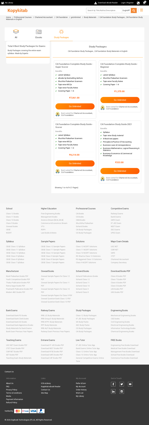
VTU (42, 226)
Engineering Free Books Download (124, 345)
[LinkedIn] (113, 392)
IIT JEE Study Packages (85, 319)
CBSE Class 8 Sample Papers (52, 259)
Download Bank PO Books (16, 316)
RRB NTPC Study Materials (51, 322)
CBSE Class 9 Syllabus (15, 256)
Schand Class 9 (82, 289)
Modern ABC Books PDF (15, 292)
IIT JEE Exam (116, 223)
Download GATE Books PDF (52, 355)
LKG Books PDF (117, 289)
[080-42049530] (138, 3)
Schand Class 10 (83, 286)
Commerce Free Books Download (124, 358)
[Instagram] (121, 392)
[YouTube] (130, 385)
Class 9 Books (12, 223)
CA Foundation (62, 17)
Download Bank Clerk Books (17, 319)
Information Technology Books (123, 328)
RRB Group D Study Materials (52, 319)
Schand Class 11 (83, 283)
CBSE (8, 230)
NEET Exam (115, 226)
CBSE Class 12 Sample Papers (53, 247)
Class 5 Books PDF (118, 286)
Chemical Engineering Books (122, 332)
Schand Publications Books (87, 276)
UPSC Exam (115, 233)
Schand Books (82, 226)
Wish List (79, 393)
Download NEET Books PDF (52, 348)
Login (123, 3)
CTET (113, 256)
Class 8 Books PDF (118, 276)
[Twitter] (121, 385)
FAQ (7, 387)
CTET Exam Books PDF (15, 348)
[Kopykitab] (17, 10)
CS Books (80, 217)
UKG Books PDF (117, 292)
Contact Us (9, 372)
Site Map (44, 393)
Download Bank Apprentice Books (19, 325)
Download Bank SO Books (16, 322)
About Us (9, 383)
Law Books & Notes (48, 233)
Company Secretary (119, 263)
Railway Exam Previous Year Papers (55, 332)
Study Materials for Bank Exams (19, 328)
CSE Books (115, 319)
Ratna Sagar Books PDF (15, 286)
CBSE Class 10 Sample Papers (53, 253)
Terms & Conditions (14, 393)
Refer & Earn (81, 383)
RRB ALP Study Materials (51, 328)
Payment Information (14, 399)
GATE (113, 253)
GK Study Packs (82, 322)
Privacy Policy (11, 390)
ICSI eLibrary (46, 383)
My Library (80, 396)
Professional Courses (23, 17)
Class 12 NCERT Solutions (86, 247)
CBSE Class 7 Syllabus (15, 263)
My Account (81, 387)
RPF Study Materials (49, 325)
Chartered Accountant (44, 17)
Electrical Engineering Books (122, 325)
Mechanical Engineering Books (123, 316)
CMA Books (80, 220)
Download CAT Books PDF (51, 358)
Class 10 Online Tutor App (86, 355)
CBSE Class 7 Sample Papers (52, 263)
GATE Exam (115, 220)
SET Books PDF (12, 355)
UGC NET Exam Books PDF (16, 345)
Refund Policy (11, 403)
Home (8, 17)
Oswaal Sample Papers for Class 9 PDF (56, 295)
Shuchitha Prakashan (84, 223)
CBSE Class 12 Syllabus (15, 247)
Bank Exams (116, 217)
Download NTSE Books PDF (52, 352)
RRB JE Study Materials (50, 316)
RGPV (43, 230)
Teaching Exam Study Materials (18, 358)
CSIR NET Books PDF (14, 352)
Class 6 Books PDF (118, 283)
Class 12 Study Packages (86, 316)
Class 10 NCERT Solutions (86, 253)
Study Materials (90, 17)
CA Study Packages (84, 230)
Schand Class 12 (83, 279)
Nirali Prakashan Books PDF (17, 276)
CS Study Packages (84, 233)
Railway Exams (117, 214)
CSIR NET (114, 250)
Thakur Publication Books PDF (18, 283)
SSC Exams (115, 230)
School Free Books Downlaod (122, 355)
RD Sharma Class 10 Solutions (88, 256)
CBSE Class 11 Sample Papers (53, 250)
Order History (81, 390)
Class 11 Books (12, 217)
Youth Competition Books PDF (18, 279)
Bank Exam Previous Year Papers (19, 332)
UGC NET (114, 247)
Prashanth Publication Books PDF (19, 289)
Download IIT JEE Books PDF (52, 345)
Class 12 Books (12, 214)
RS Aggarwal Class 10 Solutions (89, 259)
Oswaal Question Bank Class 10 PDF (56, 302)
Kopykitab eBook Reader (50, 387)
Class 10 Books (12, 220)
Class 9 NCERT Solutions (86, 263)
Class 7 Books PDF (118, 279)
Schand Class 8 (82, 292)
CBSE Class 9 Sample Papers (52, 256)
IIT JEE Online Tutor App (85, 345)
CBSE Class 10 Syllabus (15, 253)
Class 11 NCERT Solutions (86, 250)
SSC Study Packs (82, 325)
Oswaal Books (12, 226)
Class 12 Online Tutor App (86, 352)
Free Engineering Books (50, 214)
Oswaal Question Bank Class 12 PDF (56, 299)
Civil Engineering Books (120, 322)
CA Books (80, 214)
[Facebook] (113, 385)
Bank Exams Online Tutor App (88, 348)
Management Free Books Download (125, 352)
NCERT (9, 233)
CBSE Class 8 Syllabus (15, 259)
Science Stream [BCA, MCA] (52, 220)
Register (130, 3)
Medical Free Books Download (123, 348)
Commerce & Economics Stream (54, 223)
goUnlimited (76, 17)
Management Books (49, 217)
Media (8, 396)
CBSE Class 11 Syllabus (15, 250)
